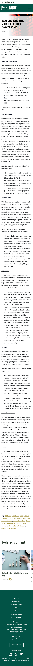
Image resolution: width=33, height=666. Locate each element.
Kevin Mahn (10, 523)
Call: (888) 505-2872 (7, 2)
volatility (13, 528)
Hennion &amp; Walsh (19, 521)
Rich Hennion (17, 523)
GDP (24, 518)
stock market (12, 526)
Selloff (24, 523)
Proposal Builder (16, 645)
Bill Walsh (8, 516)
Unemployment (5, 528)
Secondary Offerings (16, 604)
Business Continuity (16, 614)
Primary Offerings (16, 601)
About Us (16, 598)
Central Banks (15, 516)
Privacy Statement (16, 617)
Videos (17, 607)
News (16, 610)
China (21, 516)
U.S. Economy (21, 526)
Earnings (10, 518)
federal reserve (18, 518)
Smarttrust (4, 526)
